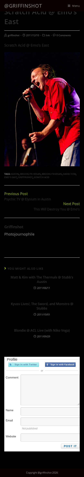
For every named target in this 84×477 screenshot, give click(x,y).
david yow (69, 173)
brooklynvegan (52, 173)
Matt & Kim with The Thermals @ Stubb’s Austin (42, 279)
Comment (12, 377)
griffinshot (13, 35)
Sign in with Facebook (60, 364)
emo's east (10, 177)
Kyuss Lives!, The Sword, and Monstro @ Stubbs (42, 306)
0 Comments (63, 35)
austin (15, 173)
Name (9, 410)
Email (9, 420)
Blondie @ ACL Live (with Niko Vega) (42, 330)
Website (11, 436)
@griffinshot (23, 5)
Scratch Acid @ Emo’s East (26, 45)
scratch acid (41, 177)
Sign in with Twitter (23, 364)
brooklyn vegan (30, 173)
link (48, 35)
